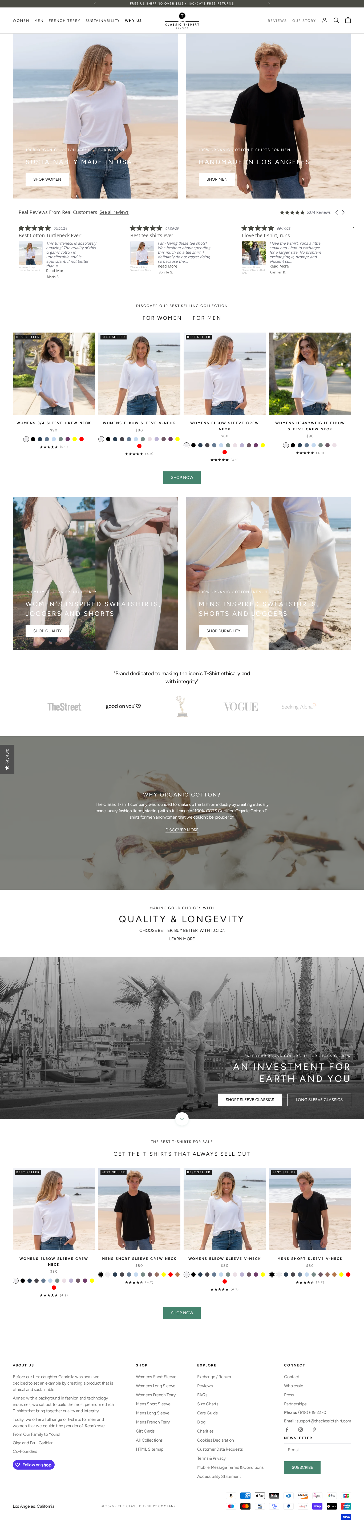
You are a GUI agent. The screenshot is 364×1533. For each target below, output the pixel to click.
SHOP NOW (182, 477)
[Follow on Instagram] (300, 1429)
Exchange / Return (214, 1376)
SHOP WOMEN (47, 179)
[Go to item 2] (123, 706)
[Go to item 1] (64, 706)
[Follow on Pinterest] (314, 1429)
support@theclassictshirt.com (317, 1420)
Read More (56, 266)
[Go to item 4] (240, 706)
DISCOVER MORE (182, 829)
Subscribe (302, 1467)
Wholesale (293, 1385)
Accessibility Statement (219, 1476)
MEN (39, 20)
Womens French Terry (156, 1394)
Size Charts (207, 1403)
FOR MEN (207, 318)
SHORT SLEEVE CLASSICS (250, 1099)
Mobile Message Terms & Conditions (230, 1467)
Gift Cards (145, 1431)
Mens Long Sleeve (152, 1412)
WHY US (133, 20)
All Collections (149, 1440)
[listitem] (59, 251)
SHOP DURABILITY (223, 631)
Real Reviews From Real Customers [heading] (58, 212)
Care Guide (207, 1412)
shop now (182, 1312)
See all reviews (114, 212)
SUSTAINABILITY (103, 20)
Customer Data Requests (220, 1449)
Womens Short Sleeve (156, 1376)
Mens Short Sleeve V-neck (310, 1258)
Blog (201, 1422)
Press (288, 1394)
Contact (291, 1376)
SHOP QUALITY (47, 631)
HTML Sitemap (149, 1449)
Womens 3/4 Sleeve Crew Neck (54, 423)
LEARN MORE (182, 938)
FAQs (202, 1394)
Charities (205, 1431)
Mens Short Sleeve (153, 1403)
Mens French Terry (153, 1422)
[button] (337, 212)
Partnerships (295, 1403)
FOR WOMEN (162, 318)
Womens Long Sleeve (155, 1385)
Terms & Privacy (211, 1458)
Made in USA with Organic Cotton (182, 6)
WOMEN (21, 20)
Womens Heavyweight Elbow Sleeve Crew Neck (310, 426)
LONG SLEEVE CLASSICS (319, 1099)
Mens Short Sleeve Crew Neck (139, 1258)
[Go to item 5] (299, 706)
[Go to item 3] (182, 706)
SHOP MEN (217, 179)
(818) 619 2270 (305, 1412)
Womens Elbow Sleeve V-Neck (139, 423)
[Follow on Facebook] (286, 1429)
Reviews (205, 1385)
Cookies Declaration (215, 1440)
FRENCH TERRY (64, 20)
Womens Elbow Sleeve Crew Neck (224, 426)
